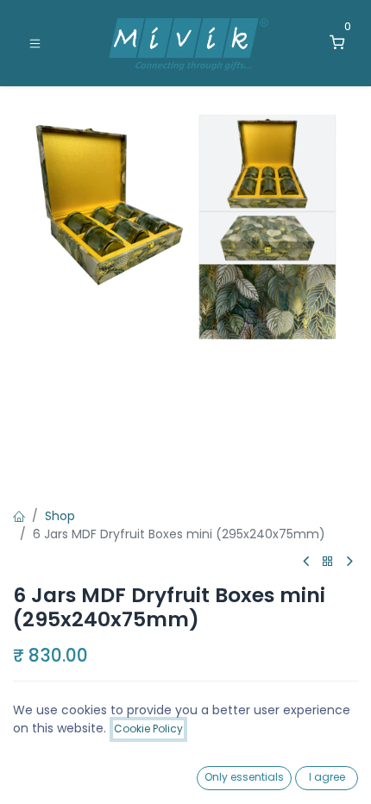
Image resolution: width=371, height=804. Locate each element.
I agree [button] (327, 776)
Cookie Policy (148, 728)
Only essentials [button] (244, 776)
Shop (60, 515)
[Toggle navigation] (35, 43)
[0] (337, 43)
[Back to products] (328, 562)
